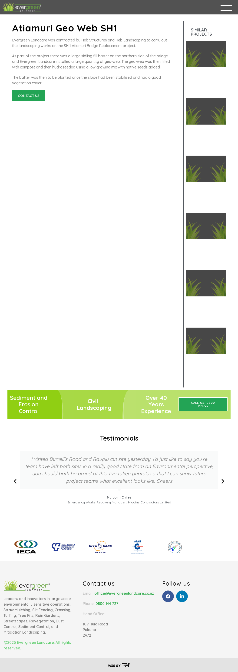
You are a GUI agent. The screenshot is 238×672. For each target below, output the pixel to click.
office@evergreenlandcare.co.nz (124, 593)
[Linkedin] (182, 596)
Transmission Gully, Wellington (204, 257)
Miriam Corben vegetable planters (204, 143)
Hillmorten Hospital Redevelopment (204, 85)
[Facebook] (168, 596)
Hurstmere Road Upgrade (204, 370)
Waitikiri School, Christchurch (204, 312)
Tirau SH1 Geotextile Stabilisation (204, 200)
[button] (92, 102)
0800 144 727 (107, 603)
